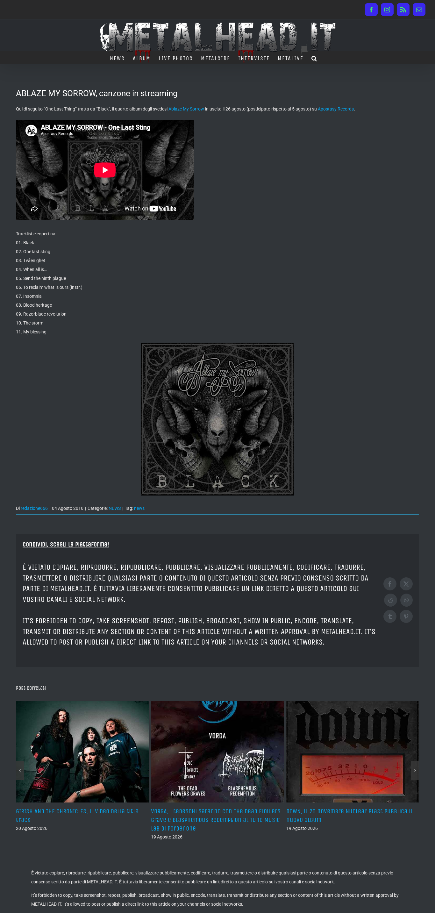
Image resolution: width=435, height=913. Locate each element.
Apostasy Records (336, 108)
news (139, 508)
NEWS (115, 508)
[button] (314, 57)
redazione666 (34, 508)
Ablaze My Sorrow (186, 108)
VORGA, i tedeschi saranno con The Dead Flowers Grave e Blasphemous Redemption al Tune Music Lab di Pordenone (81, 820)
